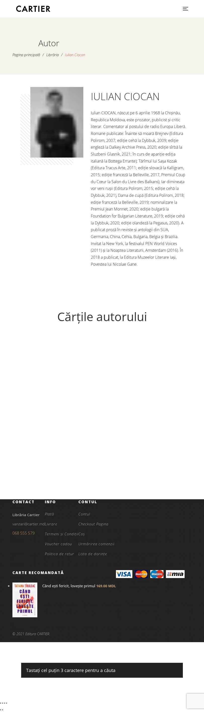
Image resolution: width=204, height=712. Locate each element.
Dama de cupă (146, 466)
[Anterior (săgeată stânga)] (0, 709)
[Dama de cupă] (146, 394)
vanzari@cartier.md (28, 523)
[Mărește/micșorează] (0, 703)
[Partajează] (4, 703)
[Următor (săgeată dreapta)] (2, 709)
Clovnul (58, 475)
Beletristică (58, 457)
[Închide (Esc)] (6, 703)
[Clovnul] (58, 394)
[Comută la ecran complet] (2, 703)
